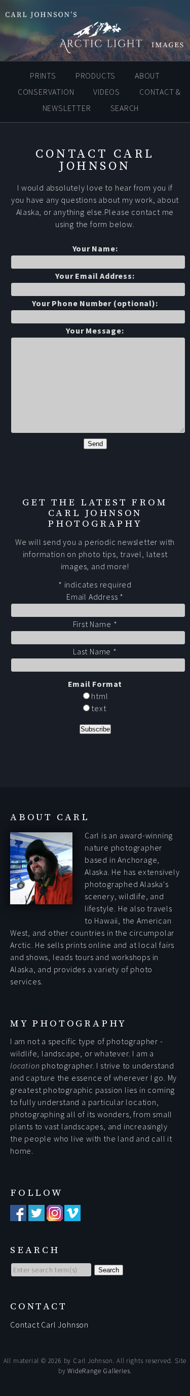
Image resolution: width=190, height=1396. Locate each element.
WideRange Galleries (98, 1371)
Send (95, 444)
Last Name (95, 651)
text (98, 708)
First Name (95, 624)
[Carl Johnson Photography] (95, 48)
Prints (43, 75)
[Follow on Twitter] (36, 1215)
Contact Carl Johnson (49, 1324)
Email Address (95, 597)
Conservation (46, 92)
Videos (106, 92)
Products (95, 75)
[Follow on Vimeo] (72, 1215)
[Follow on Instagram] (55, 1215)
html (99, 696)
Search (124, 108)
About (147, 75)
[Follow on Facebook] (18, 1215)
